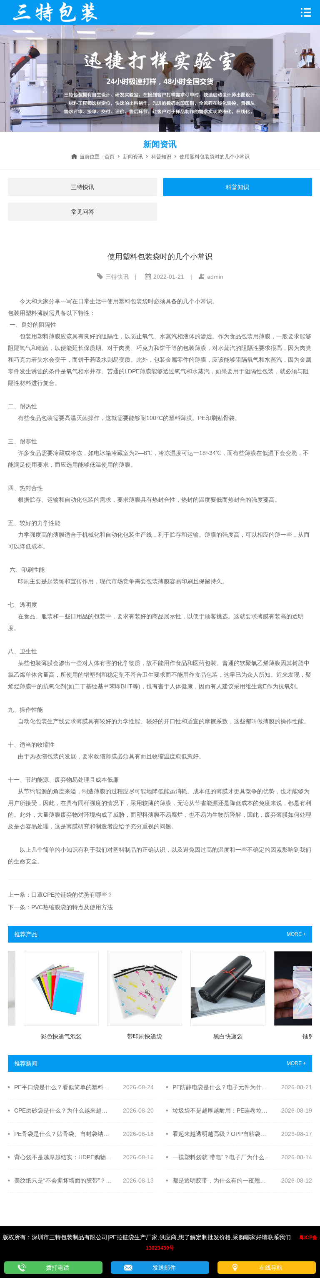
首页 (110, 157)
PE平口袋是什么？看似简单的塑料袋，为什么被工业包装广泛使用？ (63, 1087)
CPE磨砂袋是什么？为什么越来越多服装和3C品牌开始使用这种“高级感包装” (63, 1110)
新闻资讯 (133, 157)
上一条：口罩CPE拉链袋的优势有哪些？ (60, 894)
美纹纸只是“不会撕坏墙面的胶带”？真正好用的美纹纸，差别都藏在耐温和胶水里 (63, 1180)
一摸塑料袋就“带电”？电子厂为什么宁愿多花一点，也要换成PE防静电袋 (221, 1157)
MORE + (296, 934)
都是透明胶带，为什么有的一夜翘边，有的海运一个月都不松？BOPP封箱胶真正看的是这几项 (221, 1180)
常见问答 (82, 211)
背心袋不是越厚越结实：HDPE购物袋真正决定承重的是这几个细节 (63, 1157)
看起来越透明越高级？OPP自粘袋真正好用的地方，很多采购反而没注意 (221, 1133)
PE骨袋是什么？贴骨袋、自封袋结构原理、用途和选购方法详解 (63, 1133)
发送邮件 (164, 1267)
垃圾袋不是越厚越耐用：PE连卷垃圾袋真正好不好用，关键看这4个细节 (221, 1110)
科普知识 (161, 157)
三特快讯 (82, 187)
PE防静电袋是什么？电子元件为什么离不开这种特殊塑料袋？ (221, 1087)
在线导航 (270, 1267)
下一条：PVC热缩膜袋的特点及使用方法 (60, 907)
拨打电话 (57, 1267)
